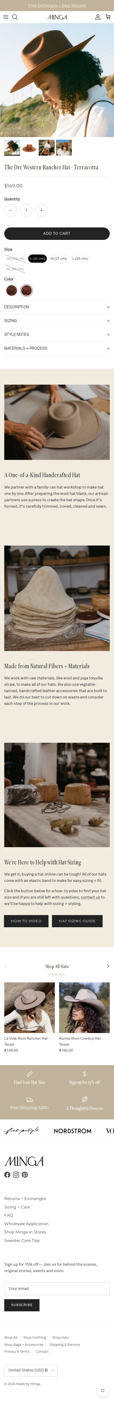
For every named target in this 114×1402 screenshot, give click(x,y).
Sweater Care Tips (22, 1240)
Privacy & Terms (17, 1351)
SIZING (10, 320)
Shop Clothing (34, 1337)
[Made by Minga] (57, 17)
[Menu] (6, 17)
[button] (15, 258)
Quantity (12, 199)
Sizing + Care (17, 1207)
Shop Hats (60, 1337)
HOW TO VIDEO (26, 921)
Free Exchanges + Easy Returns (57, 5)
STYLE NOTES (16, 334)
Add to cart (57, 233)
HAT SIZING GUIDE (77, 921)
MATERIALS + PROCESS (25, 348)
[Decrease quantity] (10, 210)
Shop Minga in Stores (25, 1231)
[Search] (17, 17)
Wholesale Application (26, 1223)
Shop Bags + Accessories (23, 1345)
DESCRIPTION (16, 307)
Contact (42, 1351)
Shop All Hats (57, 966)
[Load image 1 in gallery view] (57, 80)
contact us (90, 897)
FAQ (8, 1215)
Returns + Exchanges (25, 1198)
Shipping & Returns (65, 1345)
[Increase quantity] (41, 210)
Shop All (10, 1337)
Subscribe (22, 1305)
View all (57, 974)
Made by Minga (28, 1384)
